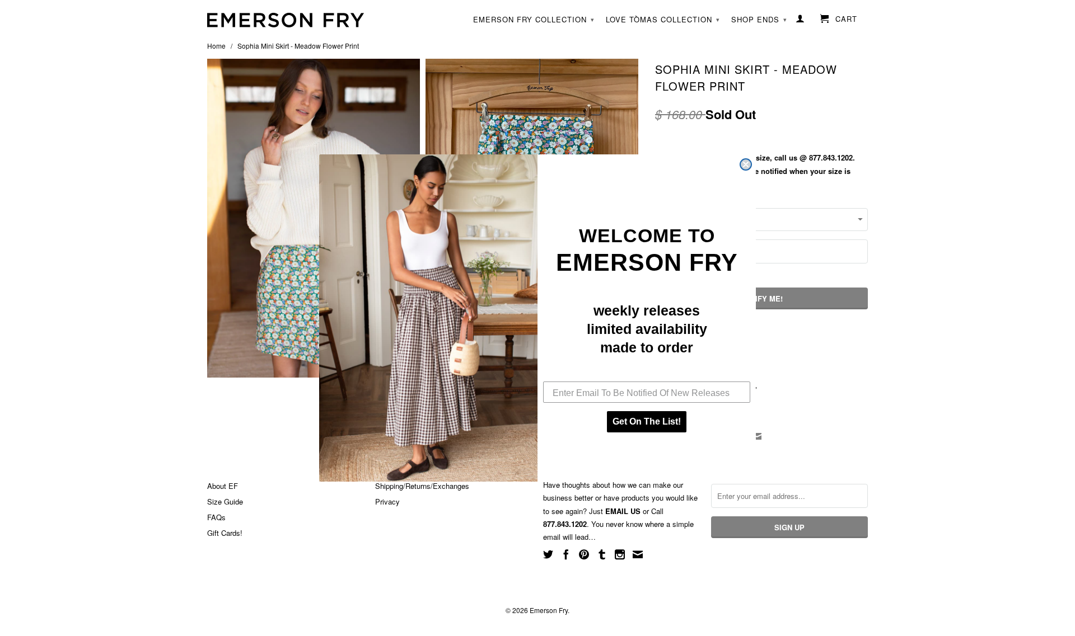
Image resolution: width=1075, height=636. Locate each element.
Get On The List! (647, 421)
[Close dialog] (745, 164)
